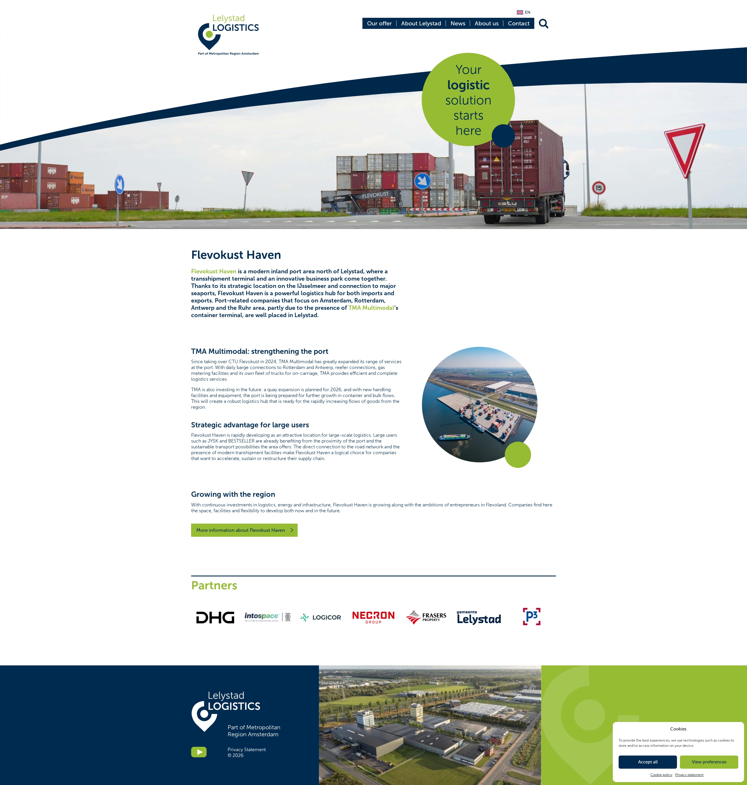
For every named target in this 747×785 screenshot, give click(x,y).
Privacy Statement (247, 749)
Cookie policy (661, 775)
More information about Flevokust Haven (240, 530)
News (458, 23)
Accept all (648, 762)
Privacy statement (689, 775)
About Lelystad (421, 23)
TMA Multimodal (371, 308)
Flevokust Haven (213, 271)
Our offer (379, 23)
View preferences (709, 762)
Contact (519, 23)
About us (487, 23)
